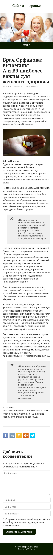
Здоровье (18, 86)
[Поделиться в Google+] (26, 435)
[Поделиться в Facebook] (5, 435)
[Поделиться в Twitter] (32, 435)
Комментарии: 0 (31, 86)
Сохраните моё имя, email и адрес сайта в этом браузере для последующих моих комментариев (26, 522)
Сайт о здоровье (26, 5)
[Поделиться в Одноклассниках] (19, 435)
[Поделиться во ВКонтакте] (12, 435)
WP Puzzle (30, 549)
